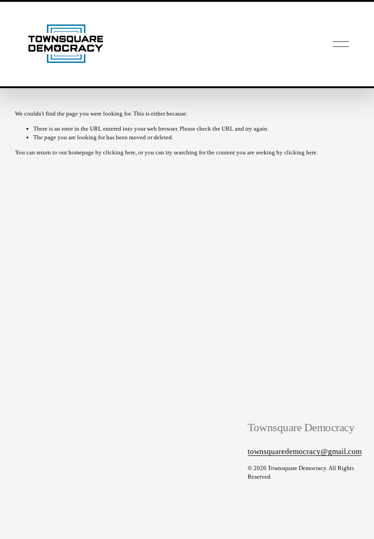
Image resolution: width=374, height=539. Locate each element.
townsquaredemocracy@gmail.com (305, 451)
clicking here (119, 152)
